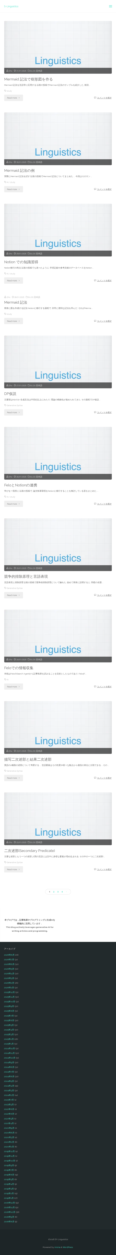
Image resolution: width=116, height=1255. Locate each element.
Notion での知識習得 (21, 262)
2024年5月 (9, 1081)
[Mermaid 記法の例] (58, 149)
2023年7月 (9, 1100)
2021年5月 (9, 1118)
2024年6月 (9, 1076)
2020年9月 (9, 1128)
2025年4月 (9, 1030)
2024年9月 (9, 1062)
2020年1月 (9, 1146)
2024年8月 (9, 1067)
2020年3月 (9, 1137)
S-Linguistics (11, 6)
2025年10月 (9, 1001)
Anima (57, 1247)
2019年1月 (9, 1198)
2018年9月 (9, 1217)
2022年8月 (9, 1109)
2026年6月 (9, 964)
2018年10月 (9, 1212)
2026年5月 (9, 969)
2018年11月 (9, 1207)
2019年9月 (9, 1165)
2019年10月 (9, 1160)
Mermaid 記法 (15, 302)
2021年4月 (9, 1123)
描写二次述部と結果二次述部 (28, 759)
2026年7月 (9, 959)
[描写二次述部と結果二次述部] (58, 737)
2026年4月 (9, 973)
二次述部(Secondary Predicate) (29, 851)
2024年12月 (9, 1048)
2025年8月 (9, 1011)
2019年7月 (9, 1170)
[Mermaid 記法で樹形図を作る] (58, 57)
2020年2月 (9, 1142)
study (9, 91)
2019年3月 (9, 1188)
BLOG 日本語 (36, 71)
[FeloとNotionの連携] (58, 463)
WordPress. (68, 1247)
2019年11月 (9, 1156)
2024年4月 (9, 1086)
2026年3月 (9, 978)
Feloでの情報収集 (18, 668)
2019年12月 (9, 1151)
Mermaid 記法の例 (19, 170)
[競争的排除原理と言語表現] (58, 555)
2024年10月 (9, 1058)
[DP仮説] (58, 372)
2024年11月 (9, 1053)
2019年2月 (9, 1193)
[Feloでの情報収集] (58, 646)
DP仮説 (10, 394)
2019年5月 (9, 1179)
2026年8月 (9, 955)
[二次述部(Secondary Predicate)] (58, 829)
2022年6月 (9, 1114)
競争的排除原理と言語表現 (26, 576)
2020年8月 (9, 1132)
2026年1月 (9, 987)
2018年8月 (9, 1221)
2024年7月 (9, 1072)
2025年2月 (9, 1039)
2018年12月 (9, 1203)
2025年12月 (9, 992)
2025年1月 (9, 1044)
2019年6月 (9, 1174)
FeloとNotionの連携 (20, 485)
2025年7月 (9, 1016)
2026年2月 (9, 983)
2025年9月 (9, 1006)
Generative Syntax (15, 405)
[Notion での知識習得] (58, 240)
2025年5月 (9, 1025)
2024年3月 (9, 1090)
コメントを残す (104, 98)
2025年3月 (9, 1034)
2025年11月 (9, 997)
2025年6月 (9, 1020)
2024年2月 (9, 1095)
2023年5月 (9, 1104)
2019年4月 (9, 1184)
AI (7, 182)
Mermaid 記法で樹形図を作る (28, 79)
